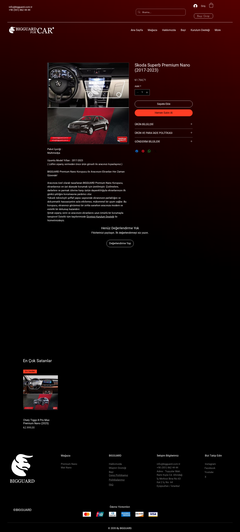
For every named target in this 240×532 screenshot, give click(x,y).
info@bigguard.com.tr (20, 7)
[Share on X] (155, 151)
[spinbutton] (142, 92)
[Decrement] (137, 92)
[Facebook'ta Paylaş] (137, 151)
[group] (120, 399)
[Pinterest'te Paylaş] (143, 151)
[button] (211, 5)
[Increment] (147, 92)
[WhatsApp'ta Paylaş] (149, 151)
